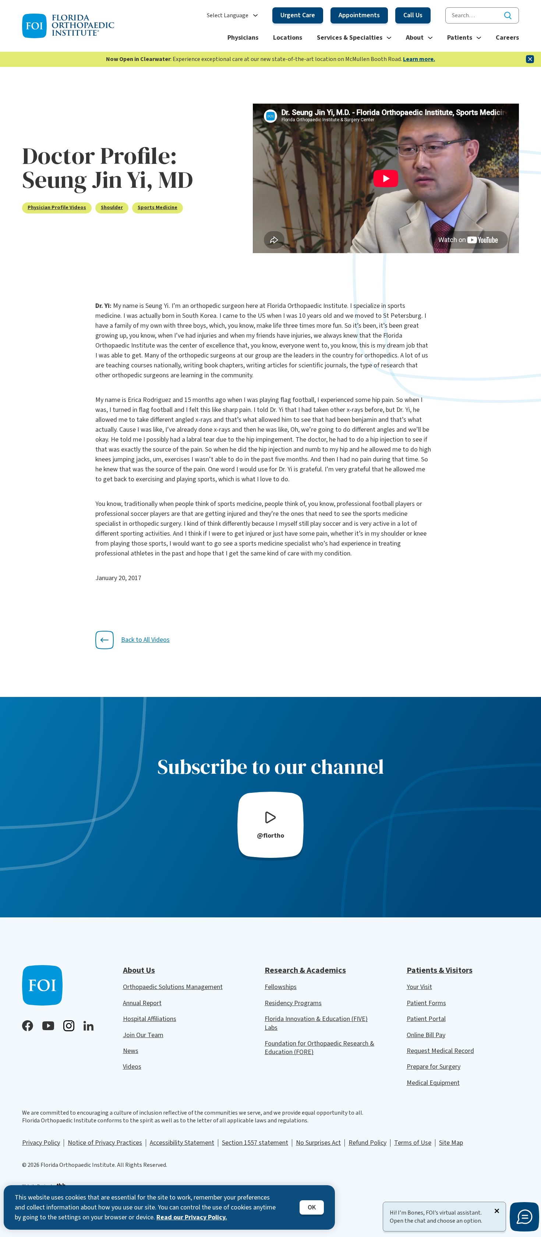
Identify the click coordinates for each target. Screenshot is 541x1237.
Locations (287, 37)
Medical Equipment (433, 1082)
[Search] (508, 15)
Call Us (412, 15)
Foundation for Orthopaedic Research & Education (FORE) (319, 1048)
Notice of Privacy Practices (105, 1142)
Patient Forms (426, 1003)
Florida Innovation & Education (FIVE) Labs (316, 1023)
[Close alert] (530, 59)
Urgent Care (297, 15)
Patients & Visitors (440, 970)
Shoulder (112, 208)
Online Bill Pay (426, 1035)
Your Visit (419, 987)
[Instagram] (68, 1025)
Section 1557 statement (255, 1142)
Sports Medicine (157, 208)
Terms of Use (412, 1142)
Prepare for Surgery (433, 1066)
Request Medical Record (440, 1051)
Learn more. (419, 59)
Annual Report (142, 1003)
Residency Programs (293, 1003)
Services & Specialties (349, 37)
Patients (459, 37)
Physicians (242, 37)
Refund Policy (367, 1142)
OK (312, 1207)
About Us (139, 970)
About (415, 37)
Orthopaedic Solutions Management (173, 987)
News (130, 1051)
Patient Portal (426, 1019)
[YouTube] (48, 1025)
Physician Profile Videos (57, 208)
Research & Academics (305, 970)
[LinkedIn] (88, 1026)
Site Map (451, 1142)
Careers (507, 37)
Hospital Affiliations (149, 1019)
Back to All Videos (145, 639)
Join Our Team (143, 1035)
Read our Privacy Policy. (191, 1217)
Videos (132, 1066)
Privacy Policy (41, 1142)
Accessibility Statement (182, 1142)
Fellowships (281, 987)
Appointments (359, 15)
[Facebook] (27, 1025)
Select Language (227, 15)
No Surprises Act (318, 1142)
